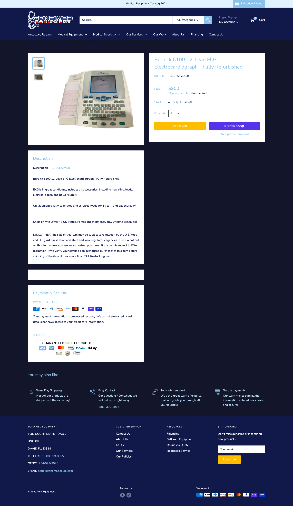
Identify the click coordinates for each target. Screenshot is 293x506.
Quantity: (160, 113)
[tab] (40, 168)
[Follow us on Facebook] (122, 495)
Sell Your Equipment (180, 439)
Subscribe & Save (251, 3)
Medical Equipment (70, 34)
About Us (178, 34)
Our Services (135, 34)
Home (31, 46)
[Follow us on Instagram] (128, 495)
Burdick (159, 76)
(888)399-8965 (54, 456)
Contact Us (216, 34)
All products (45, 46)
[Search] (208, 20)
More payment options (234, 134)
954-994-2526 (48, 463)
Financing (196, 34)
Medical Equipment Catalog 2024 (146, 3)
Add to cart (180, 126)
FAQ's (120, 445)
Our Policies (124, 457)
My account (227, 22)
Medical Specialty (105, 34)
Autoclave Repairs (40, 34)
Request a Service (178, 451)
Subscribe (229, 459)
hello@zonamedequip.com (55, 471)
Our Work (159, 34)
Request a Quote (178, 445)
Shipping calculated (180, 93)
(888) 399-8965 (108, 407)
